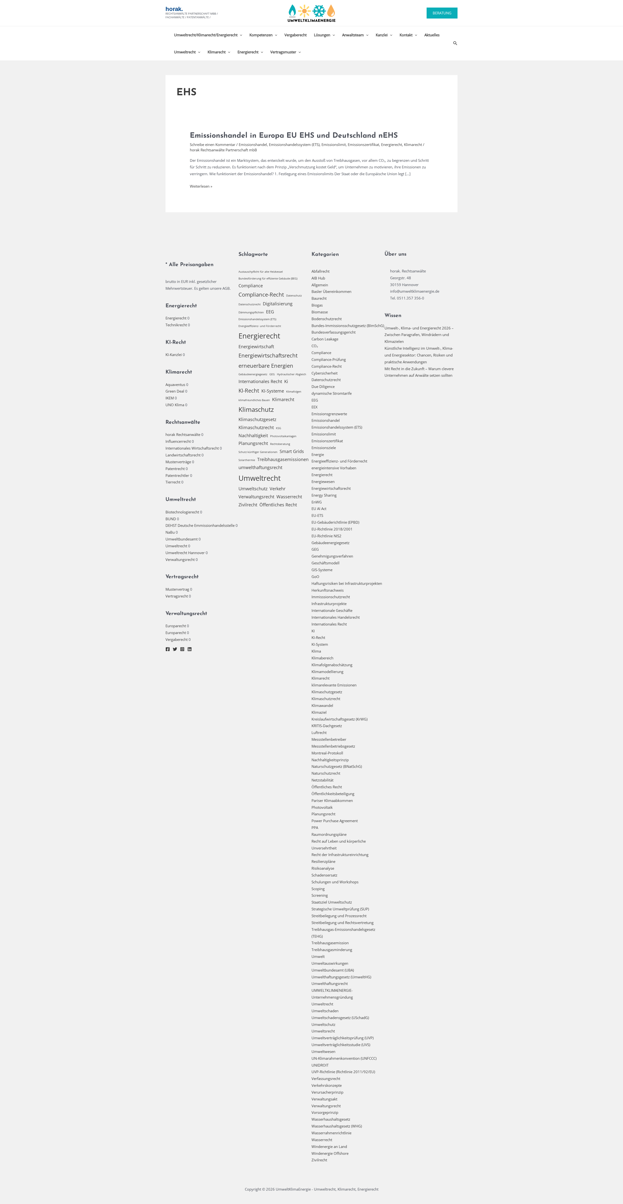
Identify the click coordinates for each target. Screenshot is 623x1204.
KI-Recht (248, 390)
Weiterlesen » (201, 186)
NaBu (170, 532)
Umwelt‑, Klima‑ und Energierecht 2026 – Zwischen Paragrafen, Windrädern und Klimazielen (419, 335)
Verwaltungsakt (324, 1099)
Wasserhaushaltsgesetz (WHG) (337, 1126)
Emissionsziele (324, 447)
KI (313, 630)
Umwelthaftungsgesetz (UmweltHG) (341, 976)
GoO (315, 576)
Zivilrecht (247, 505)
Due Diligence (323, 386)
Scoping (318, 888)
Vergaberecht (295, 34)
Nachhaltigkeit (253, 435)
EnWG (317, 502)
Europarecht (175, 625)
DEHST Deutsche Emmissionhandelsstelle (200, 525)
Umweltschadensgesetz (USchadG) (340, 1017)
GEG (272, 374)
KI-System (320, 644)
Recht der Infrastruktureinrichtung (340, 854)
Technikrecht (176, 324)
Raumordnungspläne (329, 834)
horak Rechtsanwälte (182, 434)
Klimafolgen (293, 391)
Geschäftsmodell (325, 562)
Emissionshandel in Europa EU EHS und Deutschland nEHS (294, 136)
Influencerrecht (178, 441)
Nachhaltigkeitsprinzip (330, 759)
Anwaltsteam (353, 34)
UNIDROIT (320, 1065)
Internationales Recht (260, 381)
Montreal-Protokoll (327, 753)
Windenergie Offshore (330, 1153)
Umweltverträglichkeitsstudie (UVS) (341, 1044)
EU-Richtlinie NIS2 (326, 535)
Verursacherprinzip (327, 1092)
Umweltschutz (252, 488)
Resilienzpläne (323, 861)
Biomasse (320, 311)
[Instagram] (182, 649)
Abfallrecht (321, 271)
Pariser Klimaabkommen (332, 800)
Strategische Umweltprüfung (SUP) (340, 908)
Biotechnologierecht (182, 512)
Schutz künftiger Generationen (257, 452)
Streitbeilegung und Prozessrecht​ (339, 915)
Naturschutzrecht (326, 773)
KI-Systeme (272, 391)
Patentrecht (175, 468)
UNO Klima (174, 404)
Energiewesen (323, 481)
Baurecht (319, 298)
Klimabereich (322, 657)
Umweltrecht (185, 51)
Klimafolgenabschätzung (332, 664)
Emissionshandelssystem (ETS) (294, 144)
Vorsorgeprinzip (325, 1112)
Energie (318, 454)
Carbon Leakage (325, 339)
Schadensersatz (324, 875)
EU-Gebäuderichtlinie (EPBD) (335, 522)
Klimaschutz (256, 409)
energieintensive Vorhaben (334, 467)
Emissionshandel (253, 144)
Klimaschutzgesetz (257, 419)
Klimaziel (319, 712)
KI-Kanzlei (173, 354)
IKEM (169, 397)
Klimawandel (322, 705)
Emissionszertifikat (363, 144)
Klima (316, 651)
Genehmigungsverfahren (332, 556)
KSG (278, 428)
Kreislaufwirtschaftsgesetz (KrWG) (339, 719)
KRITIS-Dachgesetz (327, 725)
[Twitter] (175, 649)
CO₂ (315, 345)
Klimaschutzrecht (256, 427)
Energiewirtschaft (256, 346)
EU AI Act (319, 508)
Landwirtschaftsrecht (183, 455)
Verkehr (277, 488)
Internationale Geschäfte (332, 610)
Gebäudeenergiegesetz (252, 374)
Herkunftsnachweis (328, 590)
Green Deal (174, 391)
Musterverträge (178, 461)
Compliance (250, 286)
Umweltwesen (323, 1051)
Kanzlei (382, 34)
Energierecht (248, 51)
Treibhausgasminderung (332, 949)
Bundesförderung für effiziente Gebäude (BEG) (267, 278)
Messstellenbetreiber (329, 739)
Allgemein (320, 284)
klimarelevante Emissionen (334, 685)
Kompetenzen (261, 34)
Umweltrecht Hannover (185, 552)
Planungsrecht (253, 443)
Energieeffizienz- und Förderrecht (259, 326)
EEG (270, 312)
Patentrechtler (177, 475)
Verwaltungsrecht (180, 559)
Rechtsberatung (280, 444)
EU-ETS (317, 515)
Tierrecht (172, 482)
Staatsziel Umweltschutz (332, 902)
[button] (442, 13)
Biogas (317, 305)
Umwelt (318, 956)
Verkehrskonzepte (327, 1085)
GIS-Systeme (322, 569)
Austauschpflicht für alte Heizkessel (260, 271)
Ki (286, 381)
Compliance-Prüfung (329, 359)
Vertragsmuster (283, 51)
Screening (320, 895)
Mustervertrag (177, 589)
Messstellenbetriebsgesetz (333, 746)
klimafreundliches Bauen (254, 400)
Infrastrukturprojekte (329, 603)
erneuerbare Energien (265, 365)
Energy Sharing (324, 495)
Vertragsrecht (176, 596)
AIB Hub (318, 278)
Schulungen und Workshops (335, 881)
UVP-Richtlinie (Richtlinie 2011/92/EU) (343, 1071)
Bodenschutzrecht (327, 318)
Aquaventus (175, 384)
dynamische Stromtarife (332, 393)
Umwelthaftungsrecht (330, 983)
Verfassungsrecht (326, 1078)
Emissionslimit (333, 144)
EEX (315, 407)
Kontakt (406, 34)
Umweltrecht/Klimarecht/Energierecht (206, 34)
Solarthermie (246, 460)
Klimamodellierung (327, 671)
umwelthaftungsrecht (260, 467)
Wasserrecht (289, 497)
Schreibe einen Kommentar (212, 144)
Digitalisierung (278, 304)
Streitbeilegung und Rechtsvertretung (343, 922)
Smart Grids (292, 451)
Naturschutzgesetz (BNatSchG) (337, 766)
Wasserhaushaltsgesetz (331, 1119)
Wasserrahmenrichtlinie (331, 1132)
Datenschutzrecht (249, 304)
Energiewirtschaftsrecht (268, 355)
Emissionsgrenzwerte (329, 413)
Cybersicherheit (325, 373)
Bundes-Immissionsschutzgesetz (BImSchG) (348, 325)
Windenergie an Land (329, 1146)
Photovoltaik (322, 807)
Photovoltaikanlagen (283, 436)
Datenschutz (294, 295)
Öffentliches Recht (278, 505)
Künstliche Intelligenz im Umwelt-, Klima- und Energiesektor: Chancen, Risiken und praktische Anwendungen (419, 355)
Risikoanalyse (323, 868)
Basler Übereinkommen (331, 291)
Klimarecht (217, 51)
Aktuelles (432, 34)
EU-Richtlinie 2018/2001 (332, 529)
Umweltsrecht (323, 1031)
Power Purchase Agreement (335, 820)
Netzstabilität (322, 780)
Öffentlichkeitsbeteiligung (333, 793)
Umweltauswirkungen (330, 963)
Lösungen (322, 34)
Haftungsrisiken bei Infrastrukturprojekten (347, 583)
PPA (315, 827)
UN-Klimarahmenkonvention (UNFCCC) (344, 1058)
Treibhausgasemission (330, 942)
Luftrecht (319, 732)
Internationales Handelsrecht (336, 617)
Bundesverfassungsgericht (334, 332)
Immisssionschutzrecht (331, 596)
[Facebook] (167, 649)
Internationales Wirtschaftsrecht (192, 448)
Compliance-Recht (261, 294)
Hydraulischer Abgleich (291, 374)
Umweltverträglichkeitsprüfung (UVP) (343, 1037)
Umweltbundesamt (181, 539)
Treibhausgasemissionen (283, 459)
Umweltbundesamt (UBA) (333, 970)
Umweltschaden (325, 1010)
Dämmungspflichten (251, 312)
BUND (170, 518)
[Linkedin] (189, 649)
